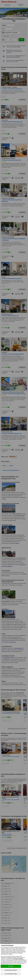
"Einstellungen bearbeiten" (18, 958)
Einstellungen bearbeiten (11, 970)
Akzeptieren (11, 966)
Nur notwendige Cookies (11, 973)
